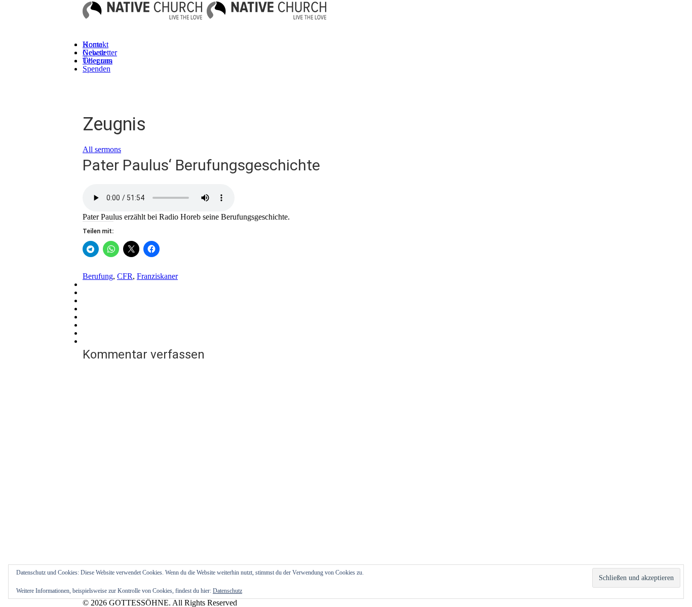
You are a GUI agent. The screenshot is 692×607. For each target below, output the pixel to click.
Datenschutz (227, 590)
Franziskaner (157, 276)
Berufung (98, 276)
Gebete (94, 52)
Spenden (96, 68)
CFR (125, 276)
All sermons (102, 149)
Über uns (97, 60)
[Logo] (142, 13)
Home (92, 44)
